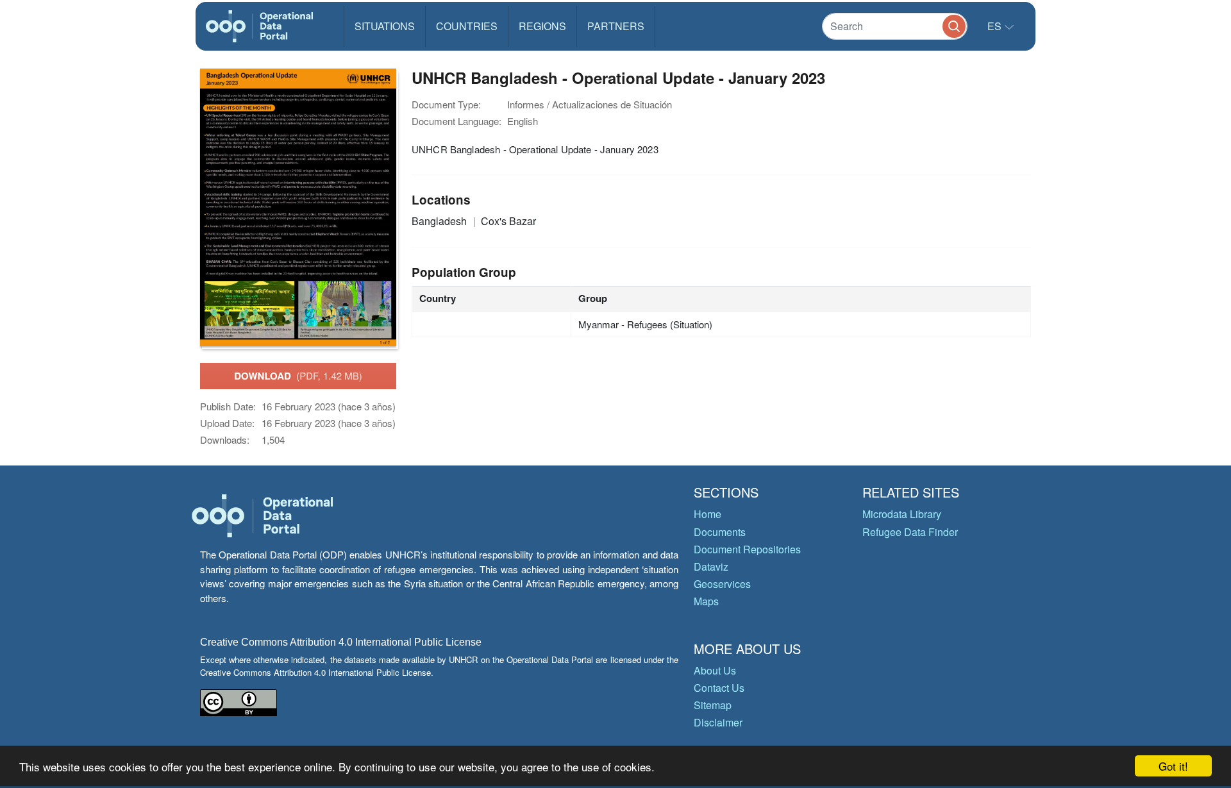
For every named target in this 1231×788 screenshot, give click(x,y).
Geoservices (722, 583)
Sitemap (713, 705)
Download (298, 376)
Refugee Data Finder (910, 531)
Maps (706, 601)
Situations (385, 26)
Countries (467, 26)
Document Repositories (747, 549)
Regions (542, 26)
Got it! (1173, 766)
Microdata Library (901, 514)
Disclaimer (718, 722)
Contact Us (719, 687)
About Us (715, 670)
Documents (720, 531)
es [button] (995, 26)
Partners (615, 26)
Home (707, 514)
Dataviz (711, 566)
